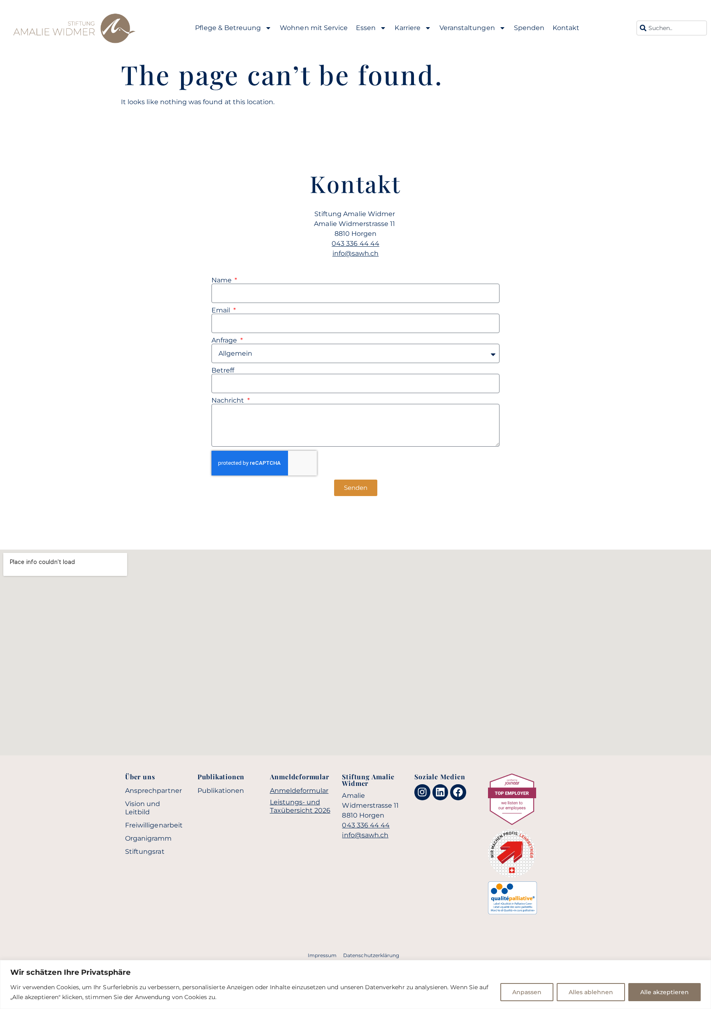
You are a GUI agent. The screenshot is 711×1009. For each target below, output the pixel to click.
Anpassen (526, 992)
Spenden (529, 28)
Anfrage (225, 340)
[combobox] (672, 28)
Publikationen (221, 791)
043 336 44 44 (355, 243)
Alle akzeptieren (664, 992)
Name (222, 280)
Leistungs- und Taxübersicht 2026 (300, 806)
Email (221, 310)
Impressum (322, 955)
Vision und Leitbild (142, 808)
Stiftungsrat (145, 851)
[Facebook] (458, 792)
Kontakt (566, 28)
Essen (366, 28)
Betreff (222, 370)
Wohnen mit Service (314, 28)
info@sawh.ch (355, 253)
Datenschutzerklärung (371, 955)
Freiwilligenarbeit (154, 825)
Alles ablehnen (591, 992)
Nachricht (228, 400)
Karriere (407, 28)
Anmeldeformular (299, 791)
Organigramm (148, 838)
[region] (355, 984)
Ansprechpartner (153, 791)
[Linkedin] (440, 792)
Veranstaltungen (467, 28)
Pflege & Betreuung (228, 28)
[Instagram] (422, 792)
